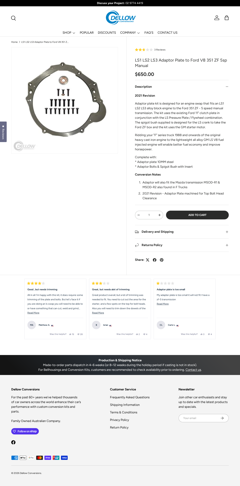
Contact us (193, 370)
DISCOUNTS (107, 33)
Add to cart (197, 215)
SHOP (67, 33)
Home (14, 42)
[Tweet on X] (147, 259)
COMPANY (128, 33)
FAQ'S (148, 33)
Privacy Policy (119, 420)
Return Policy (119, 427)
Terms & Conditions (123, 412)
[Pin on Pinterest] (161, 259)
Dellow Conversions (30, 473)
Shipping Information (125, 405)
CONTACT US (167, 33)
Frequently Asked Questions (130, 397)
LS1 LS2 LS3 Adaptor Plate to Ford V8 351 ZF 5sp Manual (45, 42)
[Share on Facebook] (154, 259)
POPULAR (87, 33)
